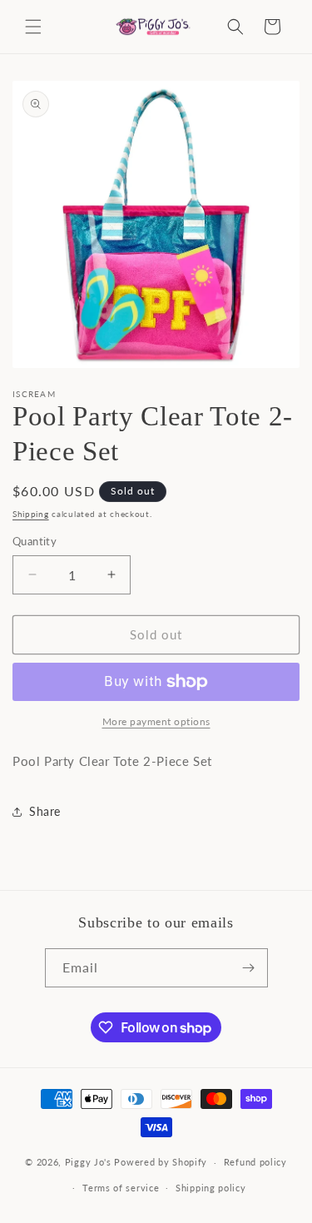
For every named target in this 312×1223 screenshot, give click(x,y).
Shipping (30, 514)
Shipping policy (211, 1187)
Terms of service (120, 1187)
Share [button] (45, 811)
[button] (33, 26)
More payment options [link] (156, 721)
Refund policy (255, 1161)
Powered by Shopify (160, 1161)
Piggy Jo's (88, 1161)
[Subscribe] (248, 967)
